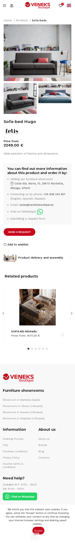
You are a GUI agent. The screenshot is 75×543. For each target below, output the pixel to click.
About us (44, 438)
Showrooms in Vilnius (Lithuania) (23, 406)
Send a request (19, 232)
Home (8, 20)
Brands (42, 445)
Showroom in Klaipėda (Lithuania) (24, 418)
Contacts (44, 457)
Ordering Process (13, 438)
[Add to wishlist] (62, 335)
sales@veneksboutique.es (36, 204)
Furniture (22, 20)
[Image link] (40, 211)
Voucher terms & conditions (13, 465)
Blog (41, 451)
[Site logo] (37, 5)
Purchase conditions (15, 451)
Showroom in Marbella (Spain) (21, 399)
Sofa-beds (39, 20)
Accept (38, 530)
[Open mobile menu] (4, 5)
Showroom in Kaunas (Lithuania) (23, 412)
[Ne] (34, 536)
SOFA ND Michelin (24, 331)
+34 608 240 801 (54, 194)
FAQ (5, 445)
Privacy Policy (11, 457)
